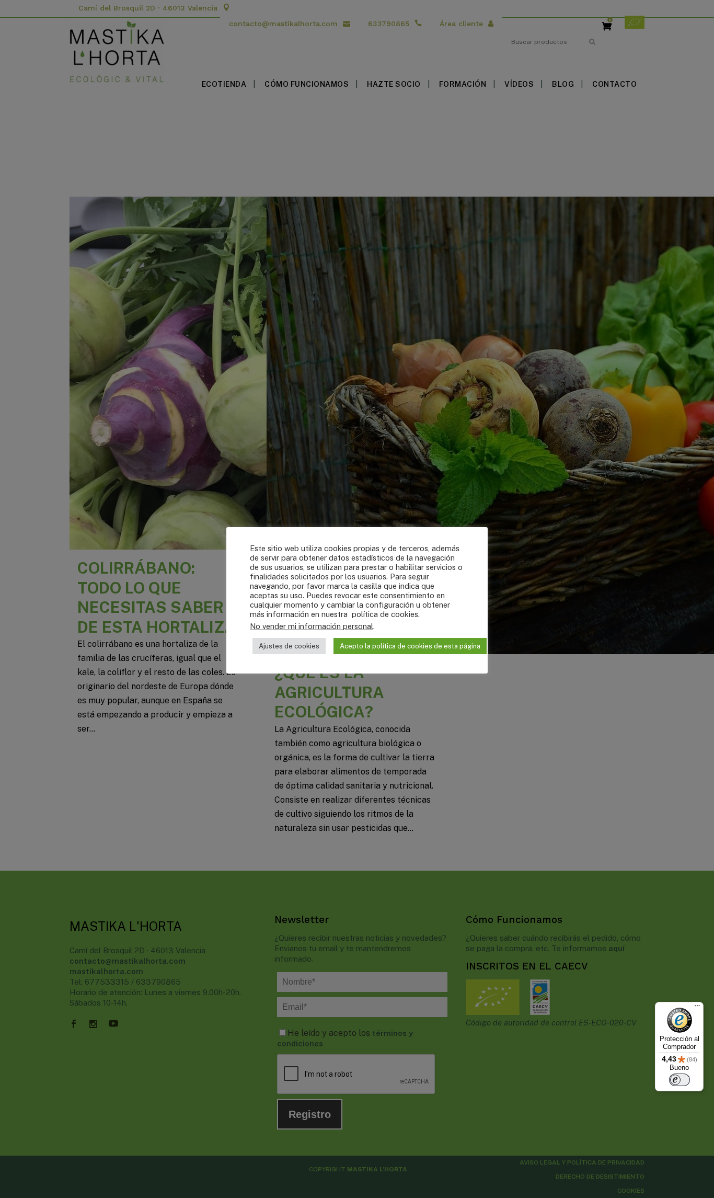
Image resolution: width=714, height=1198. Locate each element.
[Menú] (697, 1008)
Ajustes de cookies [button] (289, 646)
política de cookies (384, 614)
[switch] (679, 1080)
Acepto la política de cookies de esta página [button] (410, 646)
